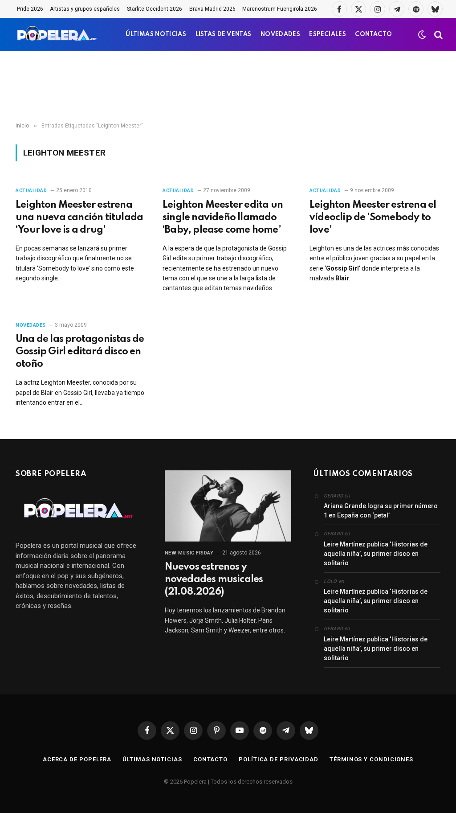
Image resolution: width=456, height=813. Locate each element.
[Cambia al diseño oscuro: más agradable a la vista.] (422, 34)
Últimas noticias (152, 759)
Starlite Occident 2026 (154, 9)
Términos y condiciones (371, 759)
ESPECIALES (327, 34)
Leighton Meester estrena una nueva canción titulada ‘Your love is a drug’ (79, 217)
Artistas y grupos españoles (85, 9)
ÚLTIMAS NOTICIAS (156, 34)
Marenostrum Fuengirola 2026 (279, 9)
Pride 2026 (30, 9)
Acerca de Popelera (77, 759)
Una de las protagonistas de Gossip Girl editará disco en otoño (80, 351)
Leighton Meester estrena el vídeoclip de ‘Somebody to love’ (372, 217)
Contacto (210, 759)
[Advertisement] (228, 87)
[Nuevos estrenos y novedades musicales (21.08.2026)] (228, 506)
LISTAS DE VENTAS (223, 34)
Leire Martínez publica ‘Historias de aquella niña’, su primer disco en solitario (376, 554)
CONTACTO (373, 34)
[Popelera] (57, 34)
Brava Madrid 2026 (212, 9)
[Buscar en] (437, 35)
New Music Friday (189, 553)
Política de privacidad (278, 759)
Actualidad (31, 190)
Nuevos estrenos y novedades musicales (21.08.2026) (214, 579)
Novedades (31, 325)
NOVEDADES (280, 34)
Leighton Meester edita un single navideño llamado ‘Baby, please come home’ (223, 217)
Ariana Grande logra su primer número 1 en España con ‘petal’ (381, 510)
